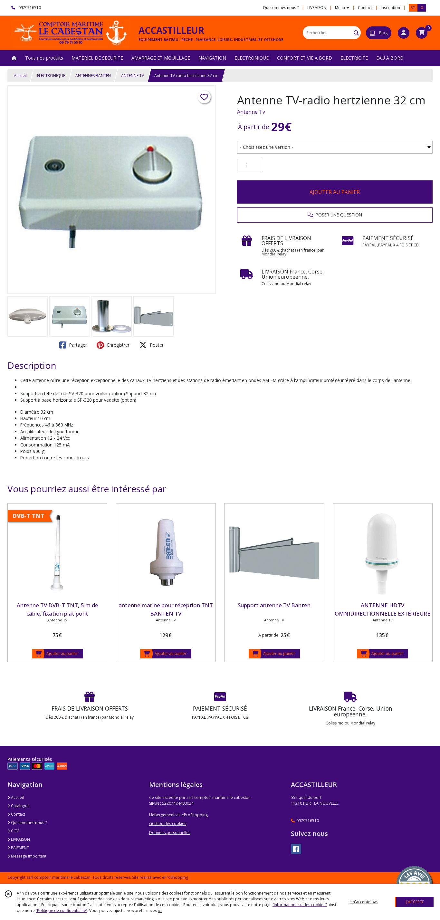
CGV (14, 831)
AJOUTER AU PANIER (335, 192)
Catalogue (20, 806)
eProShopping (175, 877)
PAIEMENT (19, 847)
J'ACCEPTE (415, 902)
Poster (156, 345)
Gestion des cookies (167, 823)
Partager (77, 345)
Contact (365, 7)
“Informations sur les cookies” (300, 904)
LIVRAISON (20, 839)
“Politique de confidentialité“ (61, 910)
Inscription (390, 7)
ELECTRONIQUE (51, 75)
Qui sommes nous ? (28, 822)
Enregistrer (117, 345)
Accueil (20, 75)
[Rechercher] (356, 32)
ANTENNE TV (132, 75)
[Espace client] (404, 33)
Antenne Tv (251, 111)
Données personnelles (169, 832)
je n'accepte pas (363, 902)
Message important (28, 856)
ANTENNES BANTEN (93, 75)
